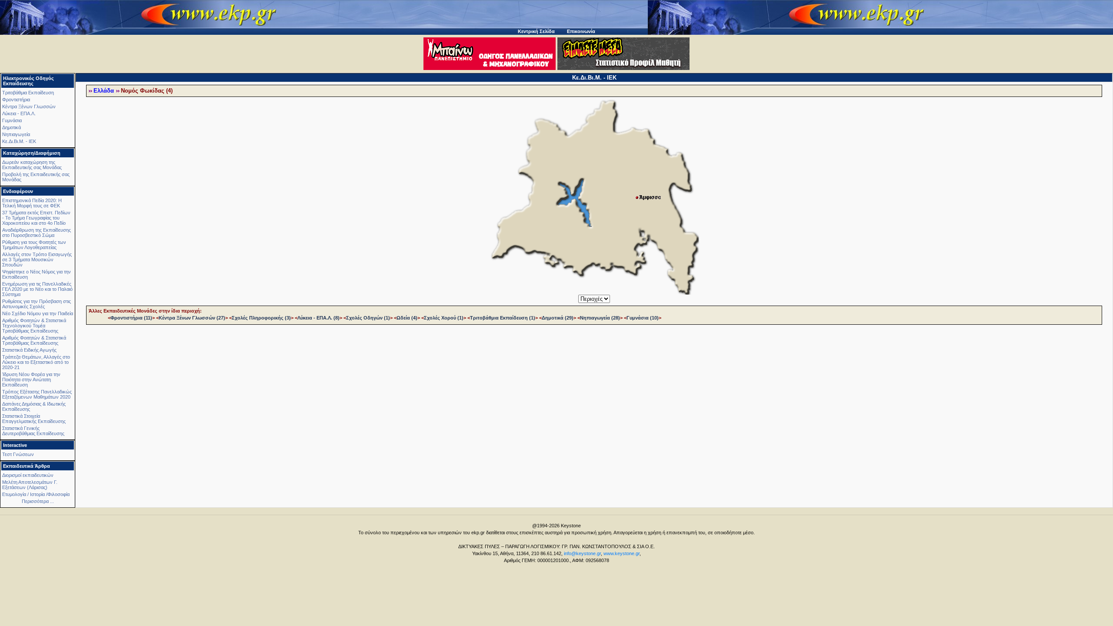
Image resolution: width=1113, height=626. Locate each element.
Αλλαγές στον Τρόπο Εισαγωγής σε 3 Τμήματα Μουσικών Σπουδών (37, 259)
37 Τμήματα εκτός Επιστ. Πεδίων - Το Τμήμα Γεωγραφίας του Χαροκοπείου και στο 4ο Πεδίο (36, 218)
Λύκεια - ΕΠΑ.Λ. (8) (318, 317)
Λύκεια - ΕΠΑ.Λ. (19, 113)
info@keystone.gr (582, 553)
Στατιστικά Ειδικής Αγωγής (29, 350)
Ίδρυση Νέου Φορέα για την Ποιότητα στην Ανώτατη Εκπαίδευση (31, 379)
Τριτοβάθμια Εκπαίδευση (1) (502, 317)
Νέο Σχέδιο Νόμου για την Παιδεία (37, 313)
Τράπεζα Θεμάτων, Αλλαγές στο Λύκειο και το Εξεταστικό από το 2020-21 (36, 362)
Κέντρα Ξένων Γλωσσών (29, 106)
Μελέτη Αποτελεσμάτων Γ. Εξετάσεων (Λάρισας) (29, 484)
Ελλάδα (103, 91)
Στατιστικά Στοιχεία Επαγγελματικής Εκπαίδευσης (34, 418)
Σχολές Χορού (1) (443, 317)
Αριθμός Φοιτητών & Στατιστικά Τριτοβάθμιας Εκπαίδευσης (34, 340)
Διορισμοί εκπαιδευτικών (27, 475)
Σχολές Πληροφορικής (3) (261, 317)
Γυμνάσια (12, 120)
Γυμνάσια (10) (642, 317)
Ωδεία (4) (407, 317)
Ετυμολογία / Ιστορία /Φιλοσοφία (36, 494)
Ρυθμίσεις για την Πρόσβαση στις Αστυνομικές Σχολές (36, 304)
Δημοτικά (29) (557, 317)
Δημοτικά (11, 127)
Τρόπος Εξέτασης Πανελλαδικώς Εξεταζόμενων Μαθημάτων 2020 (37, 394)
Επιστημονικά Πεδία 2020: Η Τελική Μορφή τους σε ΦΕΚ (32, 203)
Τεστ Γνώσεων (18, 454)
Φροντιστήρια (16, 99)
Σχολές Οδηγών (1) (368, 317)
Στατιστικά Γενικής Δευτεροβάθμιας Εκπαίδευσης (33, 431)
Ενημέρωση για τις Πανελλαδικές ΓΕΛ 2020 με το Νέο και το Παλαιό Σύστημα (37, 289)
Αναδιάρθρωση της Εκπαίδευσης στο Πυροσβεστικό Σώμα (36, 232)
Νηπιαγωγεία (16, 134)
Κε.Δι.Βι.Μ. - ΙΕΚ (19, 141)
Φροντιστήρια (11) (131, 317)
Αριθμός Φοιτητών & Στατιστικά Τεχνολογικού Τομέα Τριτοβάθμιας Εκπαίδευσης (34, 325)
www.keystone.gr (621, 553)
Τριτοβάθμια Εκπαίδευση (28, 92)
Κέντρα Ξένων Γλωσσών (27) (192, 317)
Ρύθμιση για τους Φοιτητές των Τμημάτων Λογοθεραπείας (34, 245)
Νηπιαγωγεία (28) (600, 317)
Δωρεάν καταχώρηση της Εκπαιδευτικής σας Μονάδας (32, 165)
